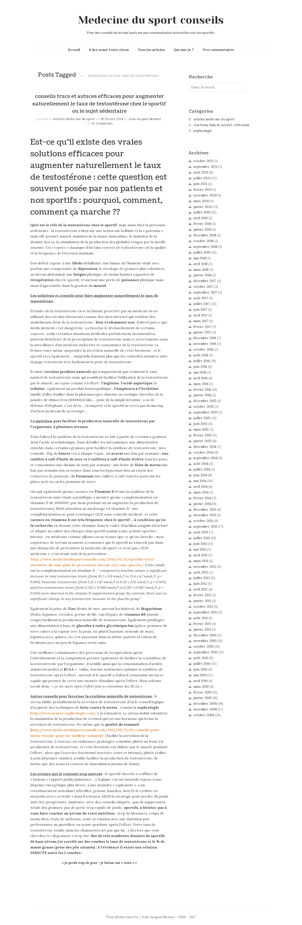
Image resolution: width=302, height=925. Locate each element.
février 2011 (202, 624)
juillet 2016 (201, 361)
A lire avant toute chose (109, 50)
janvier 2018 (202, 275)
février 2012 (202, 595)
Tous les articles (151, 50)
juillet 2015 (201, 418)
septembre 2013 (205, 527)
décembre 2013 (204, 510)
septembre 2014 (205, 458)
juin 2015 (200, 424)
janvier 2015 (202, 441)
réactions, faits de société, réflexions (221, 125)
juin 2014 (200, 475)
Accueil (74, 50)
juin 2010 (200, 669)
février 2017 (202, 327)
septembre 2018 (205, 247)
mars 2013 (200, 561)
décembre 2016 (204, 338)
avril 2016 (200, 378)
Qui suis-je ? (184, 50)
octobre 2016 (203, 349)
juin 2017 (200, 310)
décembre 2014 (204, 447)
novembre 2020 (205, 195)
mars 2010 (201, 687)
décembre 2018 (204, 235)
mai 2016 (199, 372)
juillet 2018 (201, 252)
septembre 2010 (205, 652)
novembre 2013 (204, 515)
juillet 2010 (201, 664)
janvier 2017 (202, 332)
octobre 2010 (203, 646)
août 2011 (200, 618)
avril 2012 (200, 589)
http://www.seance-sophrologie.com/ (63, 713)
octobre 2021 (203, 161)
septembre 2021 (205, 167)
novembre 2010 (204, 641)
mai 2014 (199, 481)
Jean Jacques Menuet (145, 119)
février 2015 (202, 435)
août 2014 (200, 464)
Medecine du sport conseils (151, 20)
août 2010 (200, 658)
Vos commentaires (218, 50)
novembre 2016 (204, 344)
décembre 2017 (204, 281)
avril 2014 (200, 487)
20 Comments (102, 123)
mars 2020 (201, 201)
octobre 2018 (203, 241)
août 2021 (200, 172)
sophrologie (202, 131)
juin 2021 (200, 184)
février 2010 (202, 692)
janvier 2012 (202, 601)
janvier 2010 (202, 698)
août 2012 (200, 572)
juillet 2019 (201, 212)
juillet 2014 (201, 469)
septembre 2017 (205, 292)
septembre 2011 (205, 612)
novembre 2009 (205, 709)
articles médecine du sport (74, 119)
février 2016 (202, 390)
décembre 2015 (204, 401)
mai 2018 (199, 258)
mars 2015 (201, 430)
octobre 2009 (203, 715)
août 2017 (200, 298)
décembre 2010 (204, 635)
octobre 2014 (203, 452)
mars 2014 (200, 492)
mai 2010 (199, 675)
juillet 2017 (201, 304)
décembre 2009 (205, 704)
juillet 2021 (201, 178)
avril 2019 (200, 218)
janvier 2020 (202, 207)
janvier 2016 (202, 395)
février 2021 (202, 190)
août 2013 (200, 532)
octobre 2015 (203, 407)
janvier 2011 (202, 630)
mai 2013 (199, 549)
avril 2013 (200, 555)
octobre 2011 (203, 607)
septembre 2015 (205, 412)
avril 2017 (200, 315)
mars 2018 (200, 270)
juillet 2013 (201, 538)
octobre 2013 (203, 521)
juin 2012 (200, 584)
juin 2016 (200, 367)
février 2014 (202, 498)
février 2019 (202, 224)
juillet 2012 (201, 578)
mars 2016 (200, 384)
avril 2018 (200, 264)
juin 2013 (200, 544)
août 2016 (200, 355)
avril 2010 (200, 681)
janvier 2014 (202, 504)
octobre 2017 (203, 287)
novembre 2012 (204, 567)
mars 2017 (200, 321)
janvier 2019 (202, 230)
